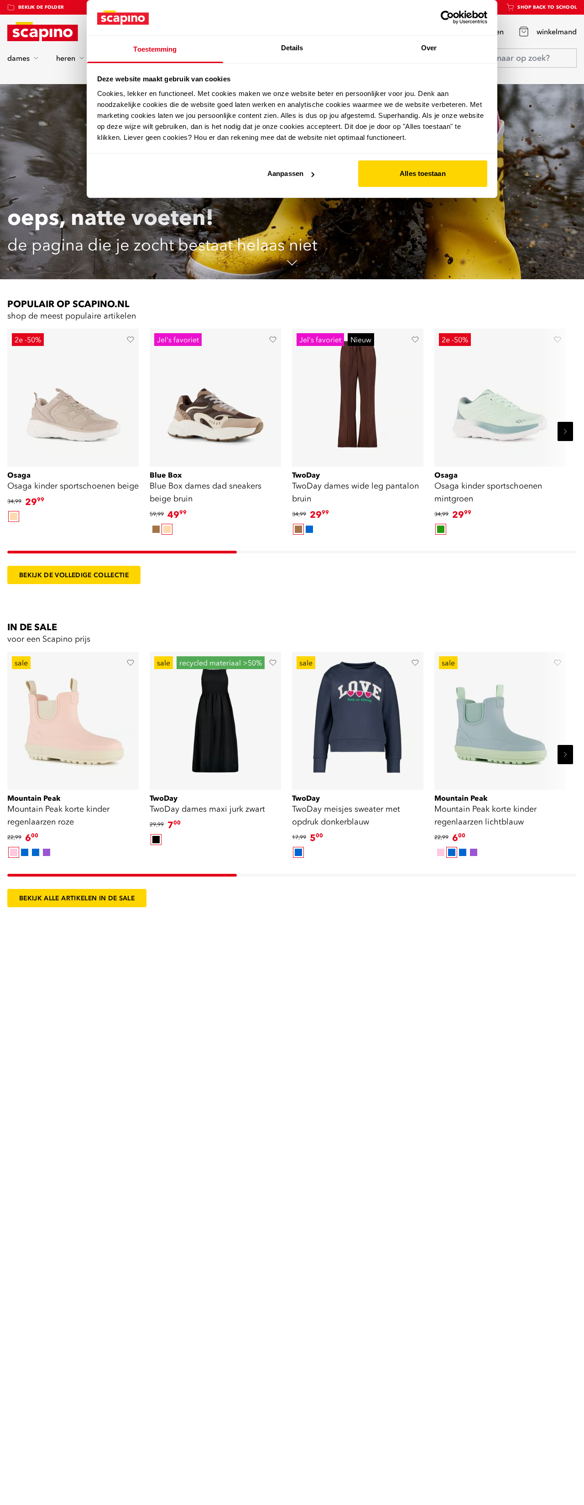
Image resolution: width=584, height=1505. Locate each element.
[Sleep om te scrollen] (122, 552)
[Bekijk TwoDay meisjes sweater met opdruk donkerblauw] (358, 717)
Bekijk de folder (41, 7)
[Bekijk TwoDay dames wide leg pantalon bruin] (358, 394)
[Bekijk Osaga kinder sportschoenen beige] (73, 394)
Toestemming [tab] (155, 49)
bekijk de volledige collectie (74, 575)
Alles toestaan (422, 173)
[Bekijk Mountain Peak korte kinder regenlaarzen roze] (73, 717)
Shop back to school (547, 7)
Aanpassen (285, 173)
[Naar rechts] (565, 431)
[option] (13, 516)
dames (18, 58)
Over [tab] (429, 48)
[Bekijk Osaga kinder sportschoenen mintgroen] (500, 394)
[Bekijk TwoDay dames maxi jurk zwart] (215, 717)
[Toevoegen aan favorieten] (130, 339)
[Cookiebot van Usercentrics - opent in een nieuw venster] (447, 17)
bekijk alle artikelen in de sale (77, 898)
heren (65, 58)
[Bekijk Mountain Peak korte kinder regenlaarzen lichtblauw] (500, 717)
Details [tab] (292, 48)
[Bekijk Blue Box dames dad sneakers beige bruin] (215, 394)
